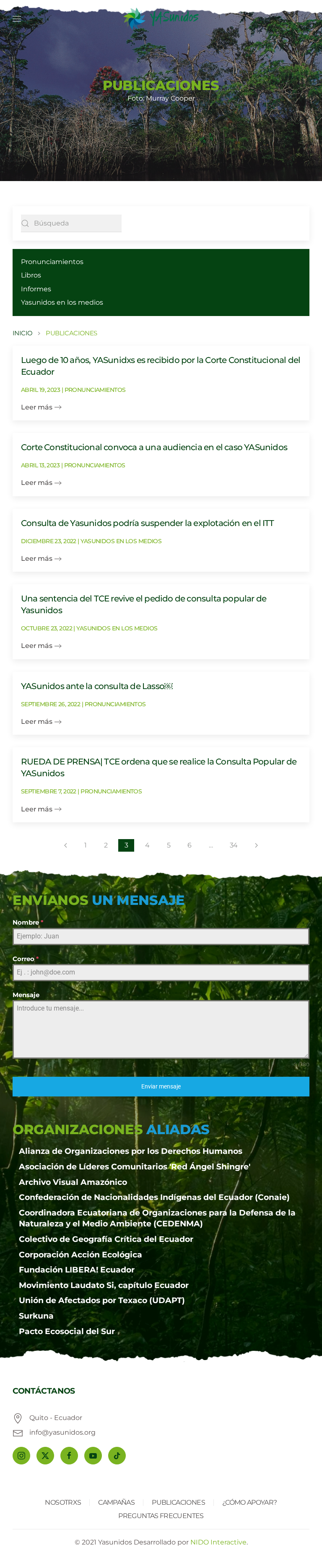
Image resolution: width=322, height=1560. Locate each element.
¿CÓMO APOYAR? (249, 1502)
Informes (36, 289)
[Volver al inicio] (161, 19)
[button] (17, 19)
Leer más (36, 407)
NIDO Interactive (218, 1542)
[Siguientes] (256, 845)
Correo (26, 959)
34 (234, 845)
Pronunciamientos (52, 262)
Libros (31, 275)
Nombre (28, 922)
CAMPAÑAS (116, 1502)
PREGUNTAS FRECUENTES (160, 1516)
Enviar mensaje (161, 1086)
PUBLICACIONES (178, 1502)
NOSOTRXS (63, 1502)
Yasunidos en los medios (62, 302)
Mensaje (26, 995)
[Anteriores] (65, 845)
